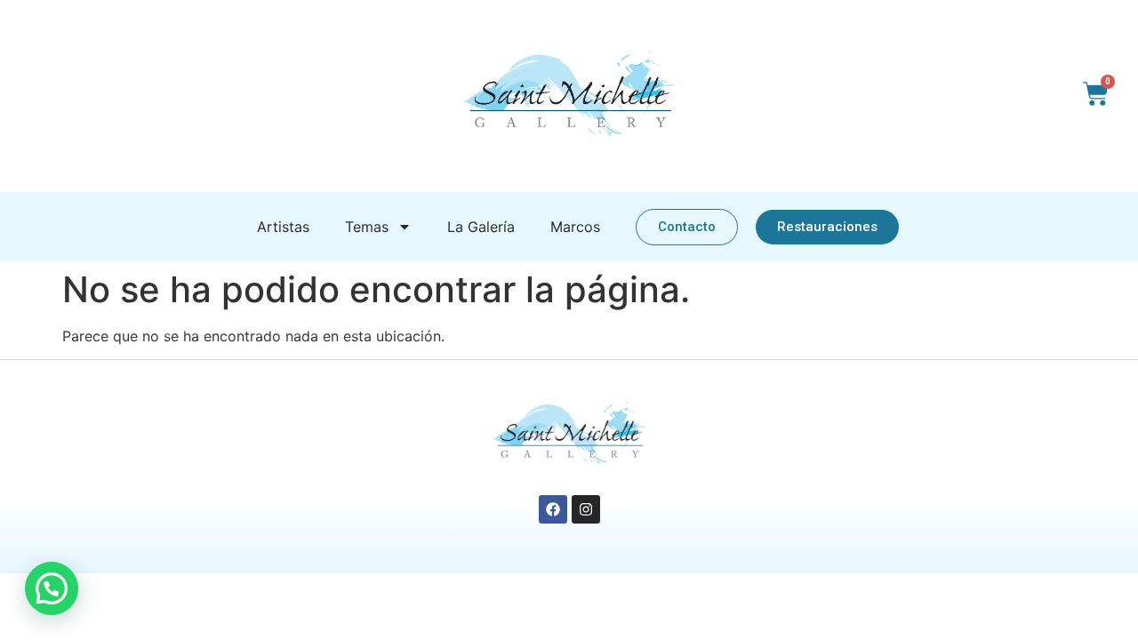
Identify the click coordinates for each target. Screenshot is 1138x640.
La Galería (481, 227)
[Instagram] (586, 509)
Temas (367, 227)
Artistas (283, 227)
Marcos (575, 227)
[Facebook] (553, 509)
